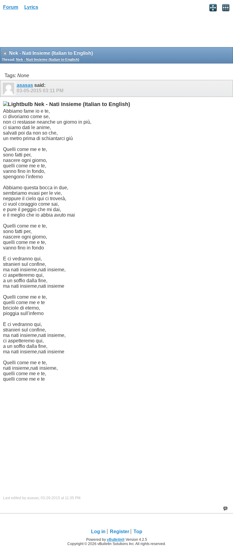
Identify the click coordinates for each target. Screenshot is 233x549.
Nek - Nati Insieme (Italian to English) (47, 59)
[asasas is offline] (9, 88)
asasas (25, 85)
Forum (10, 7)
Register (119, 531)
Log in (98, 531)
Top (137, 531)
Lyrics (31, 7)
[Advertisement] (48, 30)
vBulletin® (116, 539)
